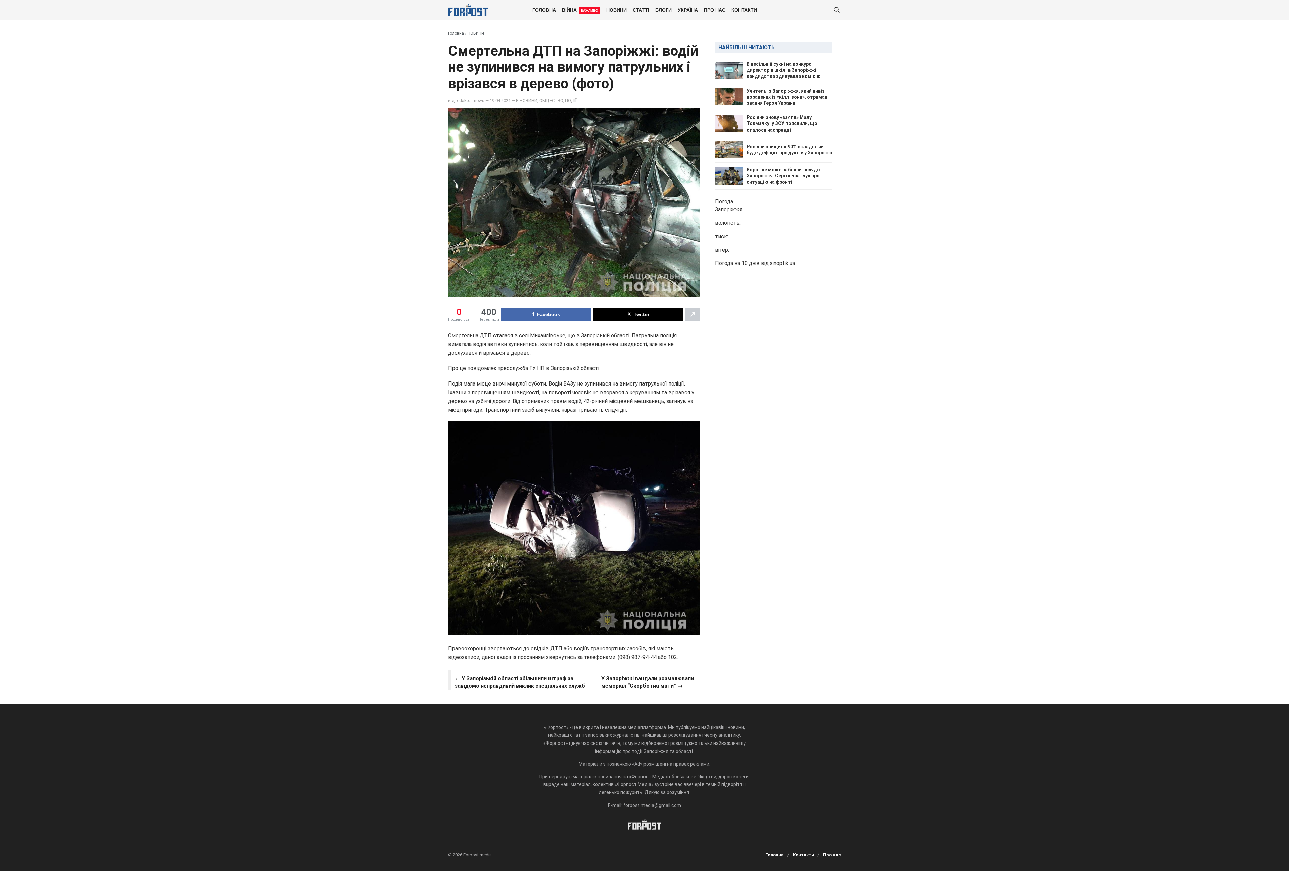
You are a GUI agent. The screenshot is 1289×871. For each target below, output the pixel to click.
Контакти (744, 9)
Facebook (548, 314)
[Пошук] (836, 10)
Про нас (714, 9)
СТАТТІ (641, 9)
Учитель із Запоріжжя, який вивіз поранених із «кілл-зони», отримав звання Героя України (787, 97)
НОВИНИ (616, 9)
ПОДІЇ (570, 100)
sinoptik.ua (782, 263)
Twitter (641, 314)
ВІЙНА (580, 9)
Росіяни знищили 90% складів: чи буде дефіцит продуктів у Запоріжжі (789, 149)
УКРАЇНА (688, 9)
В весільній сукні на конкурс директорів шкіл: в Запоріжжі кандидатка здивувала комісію (784, 70)
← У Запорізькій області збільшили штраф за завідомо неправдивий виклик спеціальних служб (520, 682)
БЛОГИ (663, 9)
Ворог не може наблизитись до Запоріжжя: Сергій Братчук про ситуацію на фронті (783, 176)
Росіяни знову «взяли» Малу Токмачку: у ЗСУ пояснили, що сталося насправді (782, 123)
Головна (544, 9)
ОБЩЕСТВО (551, 100)
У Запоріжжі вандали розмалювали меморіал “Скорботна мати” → (647, 682)
